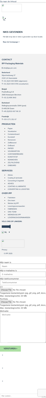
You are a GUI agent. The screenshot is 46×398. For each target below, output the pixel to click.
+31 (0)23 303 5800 (10, 81)
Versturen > (10, 349)
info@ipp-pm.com (10, 68)
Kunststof (11, 137)
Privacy (4, 250)
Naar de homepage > (11, 42)
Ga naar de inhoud (8, 1)
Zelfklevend (12, 143)
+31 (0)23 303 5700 (10, 84)
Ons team (11, 200)
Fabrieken (11, 198)
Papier (10, 128)
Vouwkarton (12, 131)
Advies (10, 175)
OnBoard (11, 145)
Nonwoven (12, 140)
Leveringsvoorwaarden (16, 206)
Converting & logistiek (16, 181)
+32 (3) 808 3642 (9, 97)
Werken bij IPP (13, 203)
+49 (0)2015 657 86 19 (12, 111)
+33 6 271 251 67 (10, 119)
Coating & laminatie (15, 178)
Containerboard (13, 134)
